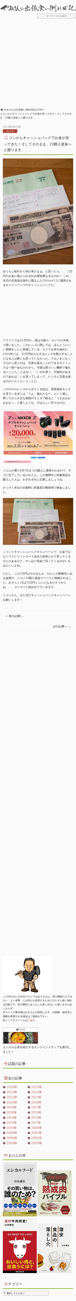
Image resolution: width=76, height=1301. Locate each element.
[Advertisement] (38, 65)
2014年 (11, 1117)
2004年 (11, 1143)
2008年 (11, 1133)
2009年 (36, 1128)
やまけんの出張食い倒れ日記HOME (23, 109)
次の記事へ (60, 626)
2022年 (11, 1097)
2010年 (11, 1128)
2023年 (36, 1092)
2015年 (36, 1112)
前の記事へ (16, 616)
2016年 (11, 1112)
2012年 (11, 1123)
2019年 (36, 1102)
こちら (31, 1020)
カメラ (10, 131)
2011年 (36, 1123)
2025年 (36, 1087)
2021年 (36, 1097)
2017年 (36, 1107)
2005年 (36, 1138)
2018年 (11, 1107)
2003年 (36, 1143)
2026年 (11, 1087)
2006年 (11, 1138)
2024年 (11, 1092)
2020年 (11, 1102)
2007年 (36, 1133)
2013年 (36, 1117)
